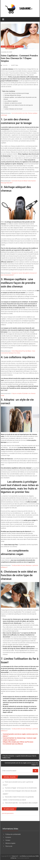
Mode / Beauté (19, 46)
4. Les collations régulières (10, 101)
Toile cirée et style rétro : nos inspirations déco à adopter (21, 803)
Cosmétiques (10, 46)
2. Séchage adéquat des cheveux (12, 95)
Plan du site (8, 846)
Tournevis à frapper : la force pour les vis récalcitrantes (21, 788)
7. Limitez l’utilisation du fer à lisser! (12, 109)
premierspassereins (8, 813)
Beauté (3, 46)
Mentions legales (10, 843)
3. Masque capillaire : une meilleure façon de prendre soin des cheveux (20, 98)
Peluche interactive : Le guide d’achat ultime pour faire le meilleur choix (19, 756)
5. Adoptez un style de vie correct (12, 103)
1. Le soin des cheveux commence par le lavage (16, 93)
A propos (8, 837)
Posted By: (5, 65)
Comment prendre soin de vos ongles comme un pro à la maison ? (21, 763)
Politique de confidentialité (13, 834)
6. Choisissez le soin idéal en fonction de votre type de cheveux (18, 106)
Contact (7, 840)
